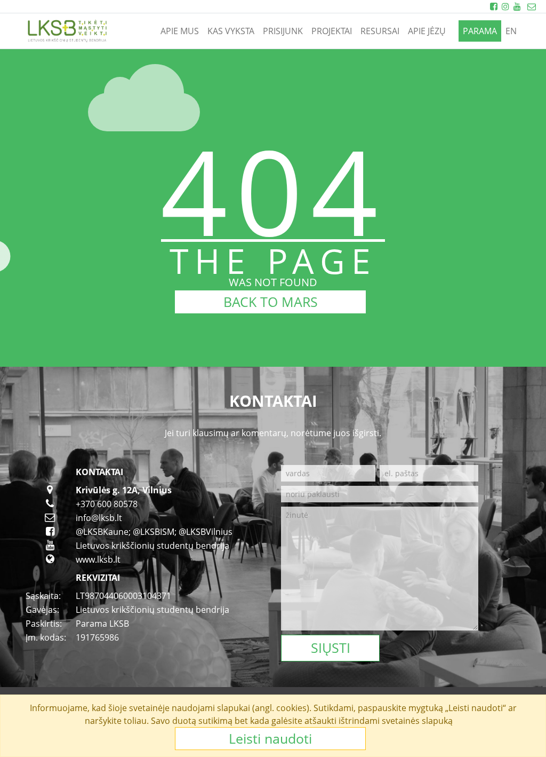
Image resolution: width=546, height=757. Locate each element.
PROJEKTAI (331, 31)
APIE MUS (179, 31)
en (511, 31)
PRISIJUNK (283, 31)
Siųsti (330, 647)
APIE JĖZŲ (427, 31)
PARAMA (480, 31)
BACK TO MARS (270, 302)
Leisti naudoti (270, 738)
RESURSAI (379, 31)
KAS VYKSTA (230, 31)
